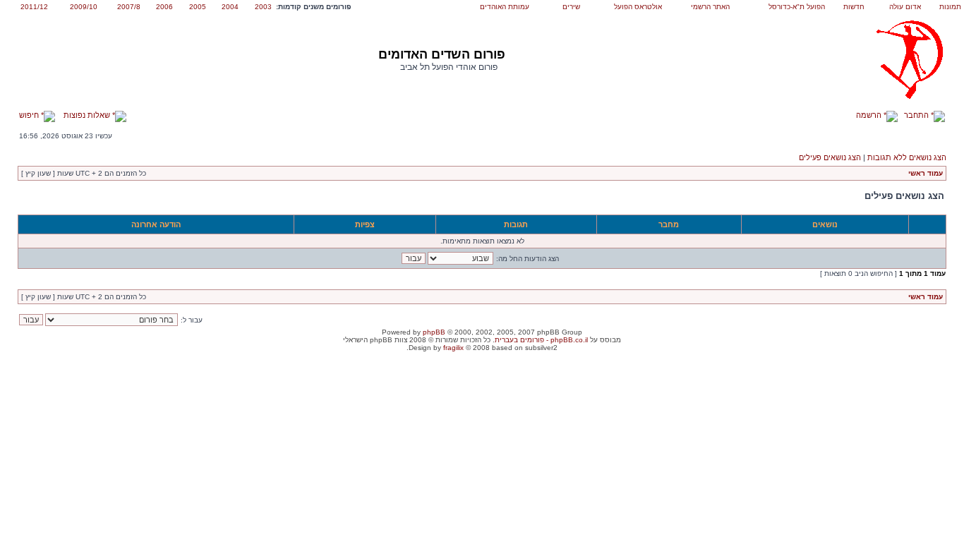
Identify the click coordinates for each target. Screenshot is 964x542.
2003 (263, 7)
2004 (230, 7)
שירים (571, 7)
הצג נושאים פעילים (830, 157)
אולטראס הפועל (638, 7)
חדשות (853, 7)
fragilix (453, 347)
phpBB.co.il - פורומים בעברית (541, 340)
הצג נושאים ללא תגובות (906, 157)
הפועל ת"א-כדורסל (797, 7)
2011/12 (34, 7)
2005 (197, 7)
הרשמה (870, 115)
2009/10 (83, 7)
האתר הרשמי (710, 7)
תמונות (950, 7)
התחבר (917, 115)
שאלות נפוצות (88, 115)
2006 (164, 7)
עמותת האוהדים (504, 7)
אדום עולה (905, 7)
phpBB (434, 332)
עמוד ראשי (925, 173)
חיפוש (30, 115)
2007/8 (128, 7)
